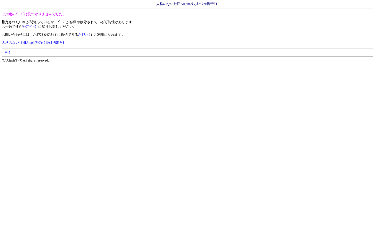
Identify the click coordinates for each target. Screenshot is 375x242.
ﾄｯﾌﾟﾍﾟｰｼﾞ (30, 26)
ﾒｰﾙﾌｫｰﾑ (84, 34)
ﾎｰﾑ (7, 52)
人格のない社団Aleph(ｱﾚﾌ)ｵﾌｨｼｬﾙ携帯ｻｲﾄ (33, 42)
